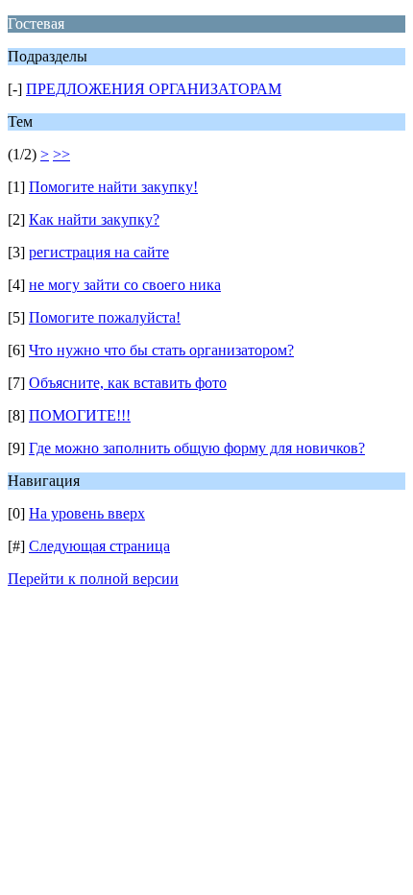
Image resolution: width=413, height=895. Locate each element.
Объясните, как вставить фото (128, 383)
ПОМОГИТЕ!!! (80, 415)
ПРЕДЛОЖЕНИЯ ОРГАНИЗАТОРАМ (153, 89)
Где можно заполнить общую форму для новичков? (197, 448)
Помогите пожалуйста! (105, 317)
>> (61, 154)
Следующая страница (99, 546)
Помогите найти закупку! (113, 187)
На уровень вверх (87, 513)
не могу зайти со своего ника (125, 285)
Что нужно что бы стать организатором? (161, 350)
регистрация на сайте (99, 252)
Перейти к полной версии (93, 578)
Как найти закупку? (94, 219)
